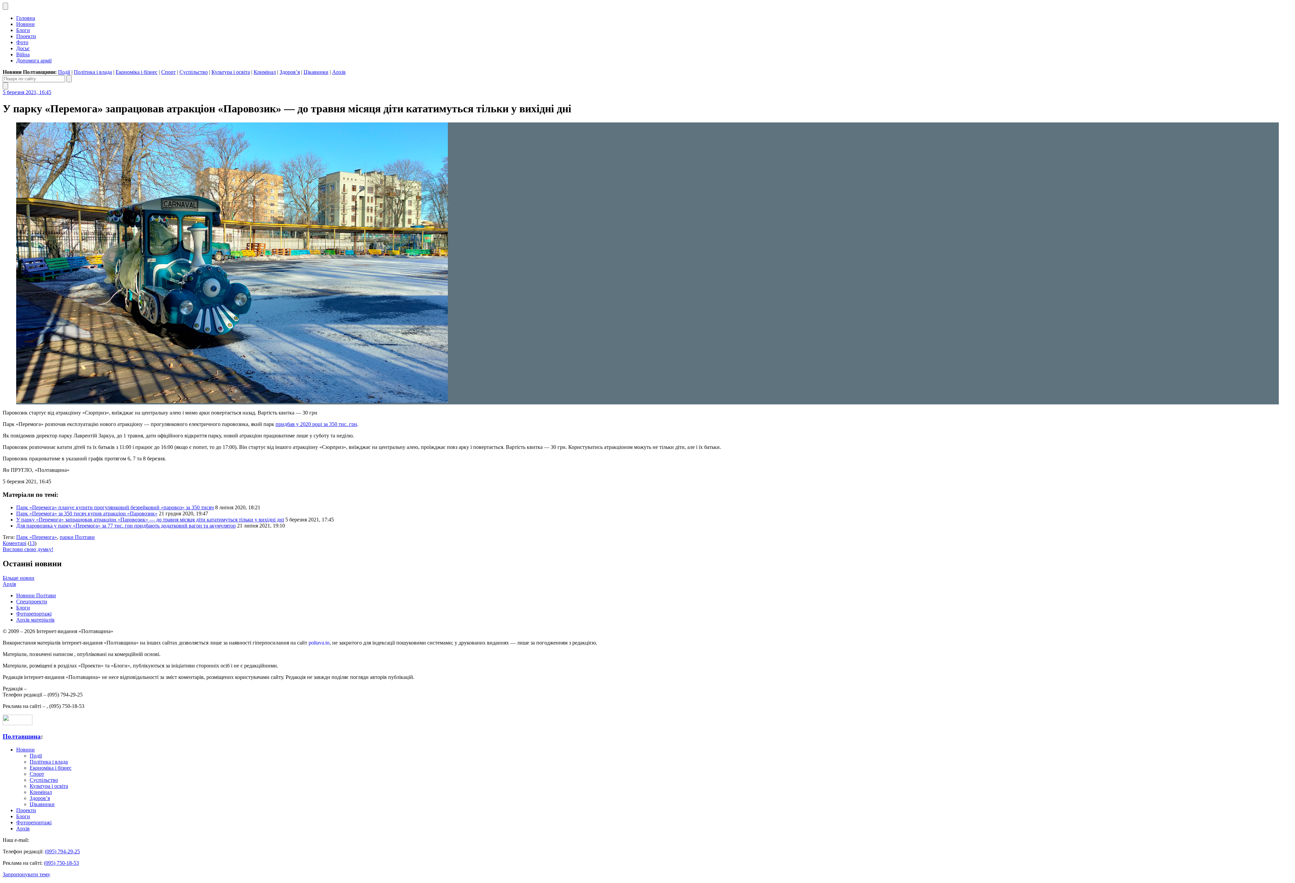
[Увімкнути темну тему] (5, 6)
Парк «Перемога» (36, 537)
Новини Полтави (36, 595)
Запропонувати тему (26, 874)
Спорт (168, 72)
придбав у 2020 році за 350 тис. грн (316, 424)
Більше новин (18, 578)
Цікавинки (316, 72)
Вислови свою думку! (28, 549)
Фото (22, 42)
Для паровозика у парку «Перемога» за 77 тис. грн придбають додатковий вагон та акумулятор (126, 526)
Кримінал (265, 72)
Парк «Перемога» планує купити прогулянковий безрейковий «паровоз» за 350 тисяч (115, 507)
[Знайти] (69, 78)
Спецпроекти (31, 601)
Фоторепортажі (34, 614)
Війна (23, 54)
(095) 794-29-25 (62, 851)
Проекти (26, 36)
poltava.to (319, 643)
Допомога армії (34, 60)
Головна (25, 18)
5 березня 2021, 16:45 (27, 92)
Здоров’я (290, 72)
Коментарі (14, 543)
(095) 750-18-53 (61, 863)
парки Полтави (77, 537)
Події (64, 72)
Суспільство (193, 72)
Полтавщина (22, 736)
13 (32, 543)
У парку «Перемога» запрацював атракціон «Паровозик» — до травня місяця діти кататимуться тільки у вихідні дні (150, 519)
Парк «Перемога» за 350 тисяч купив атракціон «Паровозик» (86, 513)
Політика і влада (93, 72)
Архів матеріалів (35, 620)
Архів (339, 72)
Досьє (23, 48)
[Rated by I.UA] (17, 723)
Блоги (23, 30)
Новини (25, 24)
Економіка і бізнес (136, 72)
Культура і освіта (230, 72)
